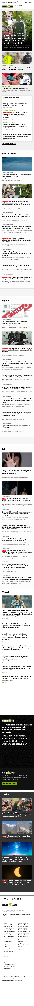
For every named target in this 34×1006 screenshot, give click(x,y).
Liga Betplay (7, 944)
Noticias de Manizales (9, 928)
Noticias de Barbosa (23, 933)
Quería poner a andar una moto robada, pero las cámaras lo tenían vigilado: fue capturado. (17, 349)
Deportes (20, 941)
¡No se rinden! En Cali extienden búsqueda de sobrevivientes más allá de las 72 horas (16, 539)
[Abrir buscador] (17, 2)
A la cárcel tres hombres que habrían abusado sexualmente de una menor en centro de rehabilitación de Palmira (16, 471)
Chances (20, 938)
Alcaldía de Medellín (9, 936)
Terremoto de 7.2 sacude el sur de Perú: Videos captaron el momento (16, 837)
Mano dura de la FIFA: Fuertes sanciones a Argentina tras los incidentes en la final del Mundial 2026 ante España (16, 625)
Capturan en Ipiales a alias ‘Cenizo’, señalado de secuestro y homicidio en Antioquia (16, 68)
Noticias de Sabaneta (9, 931)
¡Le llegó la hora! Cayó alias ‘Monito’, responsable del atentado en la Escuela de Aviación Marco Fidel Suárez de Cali (15, 565)
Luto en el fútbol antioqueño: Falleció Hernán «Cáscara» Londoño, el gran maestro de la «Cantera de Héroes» (17, 668)
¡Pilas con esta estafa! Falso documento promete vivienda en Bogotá (14, 322)
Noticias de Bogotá (7, 396)
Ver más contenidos (9, 783)
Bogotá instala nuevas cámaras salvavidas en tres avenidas (16, 426)
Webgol (5, 592)
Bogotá (5, 300)
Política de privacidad (9, 966)
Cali (3, 449)
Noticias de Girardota (23, 934)
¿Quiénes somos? (8, 959)
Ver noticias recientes (9, 143)
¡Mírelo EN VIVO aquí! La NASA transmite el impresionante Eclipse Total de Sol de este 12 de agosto (16, 882)
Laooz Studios (18, 980)
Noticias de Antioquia (8, 65)
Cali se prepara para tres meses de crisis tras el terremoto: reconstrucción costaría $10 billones (17, 578)
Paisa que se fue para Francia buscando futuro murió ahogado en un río (15, 104)
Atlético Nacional (8, 943)
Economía (20, 939)
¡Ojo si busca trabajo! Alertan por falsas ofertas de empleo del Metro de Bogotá (16, 376)
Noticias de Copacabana (8, 263)
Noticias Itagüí (7, 933)
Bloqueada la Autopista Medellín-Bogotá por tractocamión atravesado (16, 266)
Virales (5, 794)
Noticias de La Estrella (24, 931)
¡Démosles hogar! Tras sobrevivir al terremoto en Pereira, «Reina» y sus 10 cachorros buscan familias (16, 815)
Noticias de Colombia (23, 926)
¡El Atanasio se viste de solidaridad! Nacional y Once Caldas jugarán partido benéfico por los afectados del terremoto (17, 648)
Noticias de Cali (6, 548)
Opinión (6, 946)
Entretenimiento (8, 941)
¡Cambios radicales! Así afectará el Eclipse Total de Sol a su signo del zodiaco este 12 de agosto (15, 859)
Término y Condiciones (9, 964)
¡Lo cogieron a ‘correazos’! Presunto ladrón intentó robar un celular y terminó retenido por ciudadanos (17, 363)
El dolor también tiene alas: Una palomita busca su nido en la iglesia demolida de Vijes (16, 500)
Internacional (7, 938)
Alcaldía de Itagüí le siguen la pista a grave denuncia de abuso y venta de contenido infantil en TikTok (17, 90)
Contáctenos (7, 968)
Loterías (6, 939)
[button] (3, 2)
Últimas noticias (12, 2)
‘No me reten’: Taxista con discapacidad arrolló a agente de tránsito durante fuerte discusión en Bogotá (17, 400)
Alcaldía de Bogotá (23, 936)
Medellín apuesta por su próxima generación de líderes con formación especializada (16, 240)
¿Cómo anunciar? (8, 962)
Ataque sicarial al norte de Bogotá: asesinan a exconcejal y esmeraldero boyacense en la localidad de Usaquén (16, 413)
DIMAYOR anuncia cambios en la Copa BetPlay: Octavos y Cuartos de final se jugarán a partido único (15, 658)
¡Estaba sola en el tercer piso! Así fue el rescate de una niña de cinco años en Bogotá (17, 388)
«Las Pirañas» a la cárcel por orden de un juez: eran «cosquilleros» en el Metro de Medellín (16, 227)
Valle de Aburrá (9, 153)
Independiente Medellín (24, 943)
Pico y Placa (28, 2)
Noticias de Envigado (9, 929)
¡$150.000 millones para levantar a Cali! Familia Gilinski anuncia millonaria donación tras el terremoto (17, 513)
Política (20, 946)
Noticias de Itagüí (7, 86)
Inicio (5, 923)
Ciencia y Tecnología (23, 944)
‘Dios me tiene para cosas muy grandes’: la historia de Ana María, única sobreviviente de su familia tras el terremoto (17, 527)
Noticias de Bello (22, 928)
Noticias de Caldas (23, 929)
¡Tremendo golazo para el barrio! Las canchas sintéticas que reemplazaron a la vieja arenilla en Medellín (16, 38)
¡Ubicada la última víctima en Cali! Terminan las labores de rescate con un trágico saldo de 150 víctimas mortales (17, 552)
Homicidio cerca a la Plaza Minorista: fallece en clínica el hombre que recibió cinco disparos (17, 215)
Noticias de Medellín (10, 30)
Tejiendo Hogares (8, 951)
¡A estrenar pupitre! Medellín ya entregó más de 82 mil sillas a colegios (17, 278)
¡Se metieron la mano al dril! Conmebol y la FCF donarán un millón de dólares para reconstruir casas (16, 678)
